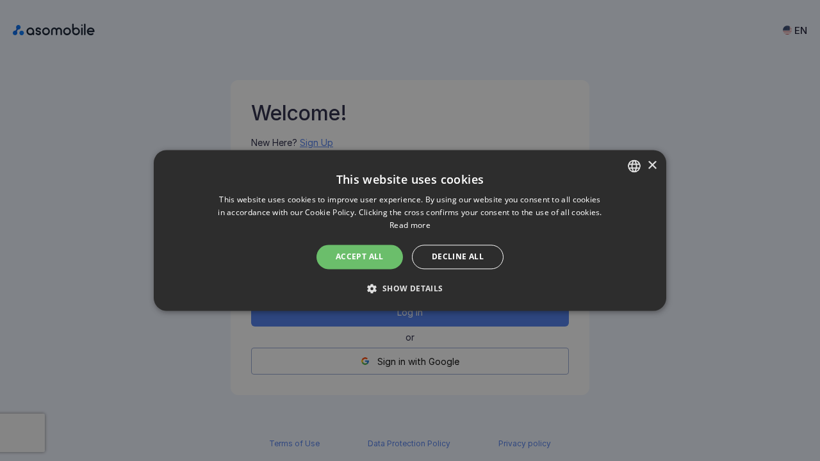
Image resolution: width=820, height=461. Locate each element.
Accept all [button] (360, 256)
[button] (410, 288)
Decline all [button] (458, 256)
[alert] (410, 230)
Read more (410, 225)
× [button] (652, 165)
